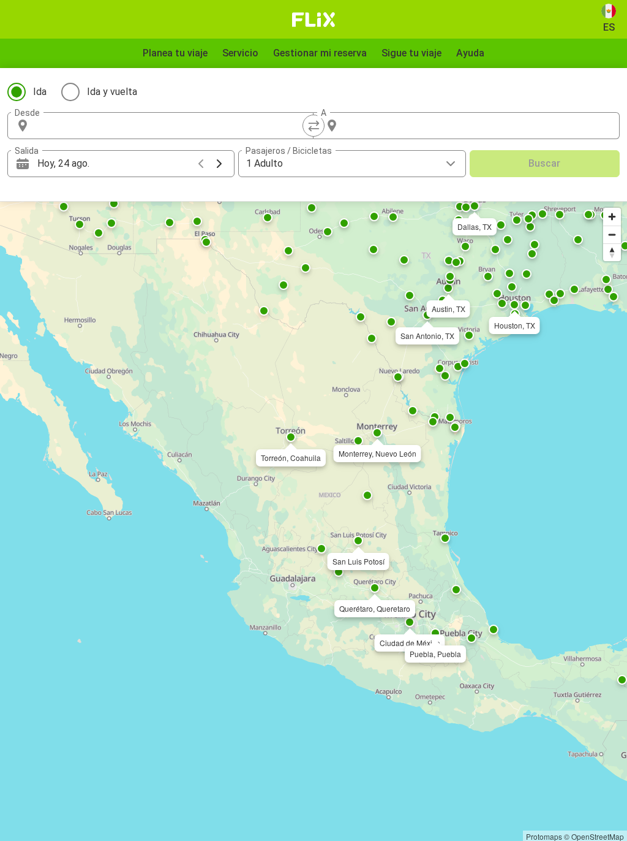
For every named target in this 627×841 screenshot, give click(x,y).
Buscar (544, 163)
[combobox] (171, 125)
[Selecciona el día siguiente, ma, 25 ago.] (219, 163)
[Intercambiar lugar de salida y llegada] (313, 126)
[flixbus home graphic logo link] (313, 20)
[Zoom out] (612, 234)
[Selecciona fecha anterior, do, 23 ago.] (200, 163)
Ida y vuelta (112, 91)
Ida (40, 91)
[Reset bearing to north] (612, 252)
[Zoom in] (612, 217)
